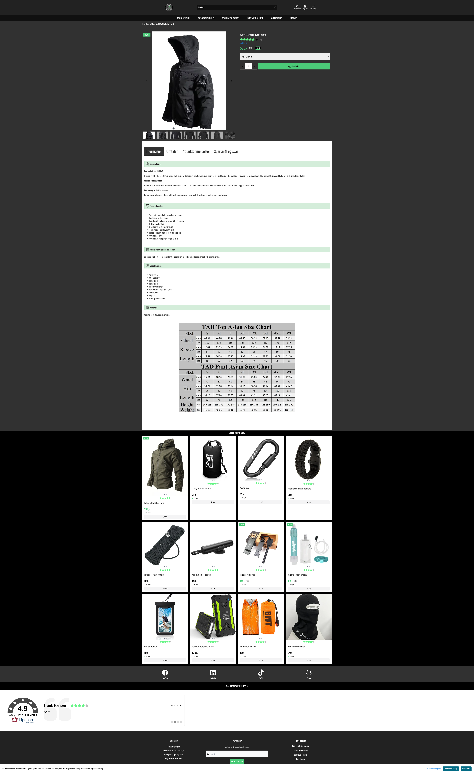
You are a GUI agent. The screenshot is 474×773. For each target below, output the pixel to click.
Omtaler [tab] (172, 151)
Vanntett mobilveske (150, 646)
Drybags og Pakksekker (206, 18)
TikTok (261, 678)
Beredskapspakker (183, 18)
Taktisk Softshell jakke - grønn (154, 502)
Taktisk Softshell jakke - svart (165, 24)
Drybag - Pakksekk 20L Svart (201, 488)
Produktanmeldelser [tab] (196, 151)
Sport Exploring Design (300, 745)
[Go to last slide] (147, 135)
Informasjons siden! (301, 750)
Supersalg (293, 18)
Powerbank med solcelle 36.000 (203, 646)
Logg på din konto (300, 754)
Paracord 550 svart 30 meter (154, 574)
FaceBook (165, 678)
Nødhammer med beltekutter (201, 574)
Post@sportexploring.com (173, 754)
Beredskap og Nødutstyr (230, 18)
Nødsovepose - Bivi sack (248, 646)
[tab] (174, 128)
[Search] (275, 7)
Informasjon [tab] (154, 151)
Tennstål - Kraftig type (247, 574)
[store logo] (169, 7)
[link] (95, 710)
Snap (309, 678)
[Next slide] (231, 81)
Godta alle (466, 769)
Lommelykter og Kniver (255, 18)
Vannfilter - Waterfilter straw (297, 574)
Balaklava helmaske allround (297, 646)
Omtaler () (243, 43)
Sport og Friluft (276, 18)
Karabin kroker (245, 487)
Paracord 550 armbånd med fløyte (299, 488)
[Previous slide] (147, 81)
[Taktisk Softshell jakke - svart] (189, 80)
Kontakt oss (300, 759)
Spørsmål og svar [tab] (226, 151)
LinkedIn (213, 678)
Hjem (143, 24)
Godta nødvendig (450, 769)
